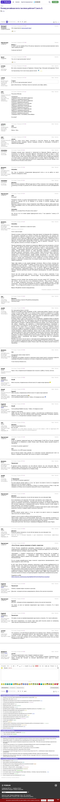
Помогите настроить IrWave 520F (9, 770)
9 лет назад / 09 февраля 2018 (18, 77)
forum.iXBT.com (29, 798)
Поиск (21, 795)
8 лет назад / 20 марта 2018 (18, 630)
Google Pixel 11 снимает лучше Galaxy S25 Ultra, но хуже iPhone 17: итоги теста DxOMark (21, 747)
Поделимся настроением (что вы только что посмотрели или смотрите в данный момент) (21, 700)
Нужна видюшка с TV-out (8, 760)
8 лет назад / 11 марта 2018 (18, 150)
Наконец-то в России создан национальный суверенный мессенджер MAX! (18, 697)
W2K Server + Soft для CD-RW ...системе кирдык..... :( (13, 767)
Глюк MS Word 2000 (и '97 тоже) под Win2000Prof (13, 768)
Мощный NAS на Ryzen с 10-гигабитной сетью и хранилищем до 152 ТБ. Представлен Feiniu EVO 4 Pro (23, 740)
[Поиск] (49, 2)
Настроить (50, 800)
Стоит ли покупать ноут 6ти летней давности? (12, 775)
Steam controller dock (8, 734)
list (42, 666)
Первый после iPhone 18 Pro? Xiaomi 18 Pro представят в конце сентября (18, 746)
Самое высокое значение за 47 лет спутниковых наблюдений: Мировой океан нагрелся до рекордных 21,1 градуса (27, 744)
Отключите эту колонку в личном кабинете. (10, 777)
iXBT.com (4, 798)
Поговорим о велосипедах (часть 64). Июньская (13, 726)
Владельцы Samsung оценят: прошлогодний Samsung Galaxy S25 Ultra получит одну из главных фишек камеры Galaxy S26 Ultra (29, 738)
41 (20, 22)
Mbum (14, 31)
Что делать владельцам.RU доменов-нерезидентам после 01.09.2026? (17, 713)
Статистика (28, 795)
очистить (10, 668)
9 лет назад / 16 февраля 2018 (18, 91)
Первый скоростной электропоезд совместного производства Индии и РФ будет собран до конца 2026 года (25, 753)
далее (25, 22)
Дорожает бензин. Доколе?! (8, 703)
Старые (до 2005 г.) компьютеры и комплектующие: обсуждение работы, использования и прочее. (23, 723)
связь (3, 11)
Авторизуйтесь (5, 687)
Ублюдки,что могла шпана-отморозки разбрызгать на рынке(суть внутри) (18, 763)
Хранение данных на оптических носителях (12, 724)
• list (40, 666)
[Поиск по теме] (56, 22)
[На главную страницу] (6, 2)
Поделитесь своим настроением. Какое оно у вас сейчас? (15, 715)
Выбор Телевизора (7, 728)
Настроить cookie (16, 796)
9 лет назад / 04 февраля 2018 (18, 25)
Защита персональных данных (26, 796)
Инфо (53, 65)
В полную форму (54, 687)
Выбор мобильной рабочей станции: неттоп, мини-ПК (14, 716)
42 (22, 22)
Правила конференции (15, 795)
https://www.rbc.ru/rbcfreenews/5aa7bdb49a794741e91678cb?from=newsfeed (30, 576)
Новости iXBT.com (5, 736)
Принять (44, 800)
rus (57, 666)
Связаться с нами (5, 795)
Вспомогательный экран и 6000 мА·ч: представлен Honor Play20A (16, 749)
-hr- (55, 666)
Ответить (56, 25)
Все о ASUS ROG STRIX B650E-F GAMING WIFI (12, 732)
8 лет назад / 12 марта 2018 (18, 221)
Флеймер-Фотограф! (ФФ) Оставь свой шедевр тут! (13, 710)
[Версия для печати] (54, 22)
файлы (6, 668)
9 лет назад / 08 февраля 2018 (18, 65)
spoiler (27, 666)
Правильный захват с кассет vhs (10, 705)
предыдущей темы (26, 28)
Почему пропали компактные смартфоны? (12, 718)
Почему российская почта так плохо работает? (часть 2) (21, 8)
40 (18, 22)
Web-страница (4, 398)
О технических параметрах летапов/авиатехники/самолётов (15, 702)
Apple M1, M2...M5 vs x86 (8, 699)
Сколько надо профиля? (8, 720)
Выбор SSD (5, 721)
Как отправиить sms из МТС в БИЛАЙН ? (11, 765)
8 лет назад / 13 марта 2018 (18, 528)
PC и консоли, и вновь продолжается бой (11, 711)
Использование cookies (7, 796)
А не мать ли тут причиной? (8, 773)
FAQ (24, 795)
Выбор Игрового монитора (8, 707)
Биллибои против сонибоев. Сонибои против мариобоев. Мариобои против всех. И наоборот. (22, 708)
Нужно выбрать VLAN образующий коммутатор (12, 762)
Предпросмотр (20, 687)
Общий (2, 6)
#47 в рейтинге (4, 171)
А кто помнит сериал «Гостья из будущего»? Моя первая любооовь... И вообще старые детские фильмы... (25, 771)
